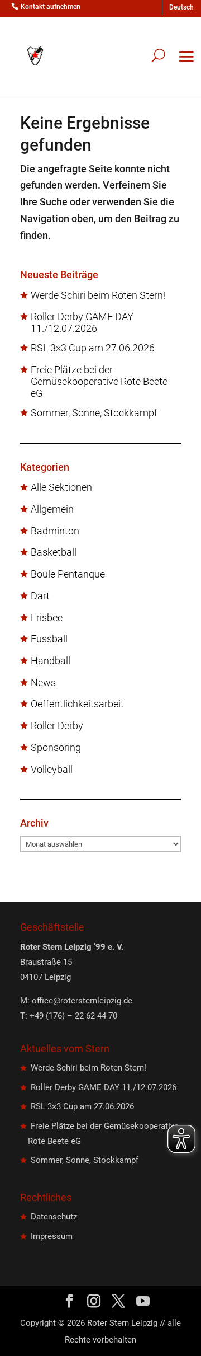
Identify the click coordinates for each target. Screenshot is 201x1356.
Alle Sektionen (61, 487)
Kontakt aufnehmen (50, 7)
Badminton (55, 531)
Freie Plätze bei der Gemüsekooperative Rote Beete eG (99, 381)
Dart (40, 596)
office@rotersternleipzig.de (82, 1001)
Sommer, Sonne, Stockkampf (94, 413)
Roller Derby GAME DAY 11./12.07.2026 (82, 322)
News (43, 682)
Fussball (49, 639)
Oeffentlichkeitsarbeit (77, 704)
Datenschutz (54, 1217)
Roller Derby (57, 725)
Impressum (52, 1236)
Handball (50, 661)
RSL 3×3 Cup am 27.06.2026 (93, 348)
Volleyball (52, 769)
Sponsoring (56, 747)
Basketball (53, 552)
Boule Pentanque (68, 574)
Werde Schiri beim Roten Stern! (98, 295)
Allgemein (52, 509)
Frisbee (47, 617)
